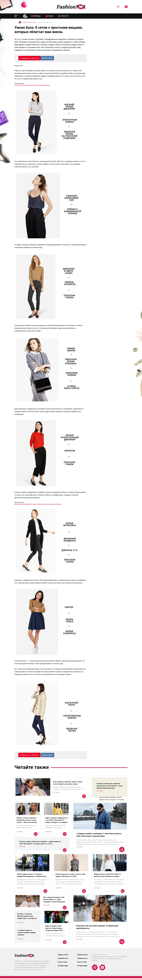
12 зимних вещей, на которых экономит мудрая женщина (26, 932)
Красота (65, 16)
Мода (50, 16)
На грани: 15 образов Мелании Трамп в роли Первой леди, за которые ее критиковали (27, 917)
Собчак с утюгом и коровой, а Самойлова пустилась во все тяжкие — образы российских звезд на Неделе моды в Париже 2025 (26, 822)
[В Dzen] (125, 7)
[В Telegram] (116, 7)
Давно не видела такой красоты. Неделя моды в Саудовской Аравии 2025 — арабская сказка (54, 929)
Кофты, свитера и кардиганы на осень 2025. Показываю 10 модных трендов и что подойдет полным (56, 821)
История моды (63, 966)
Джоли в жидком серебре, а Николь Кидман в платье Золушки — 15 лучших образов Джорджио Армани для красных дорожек (112, 798)
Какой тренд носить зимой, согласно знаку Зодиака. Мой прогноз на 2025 (70, 875)
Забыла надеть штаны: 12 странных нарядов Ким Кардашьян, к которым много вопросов (31, 876)
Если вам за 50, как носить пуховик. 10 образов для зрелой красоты (97, 927)
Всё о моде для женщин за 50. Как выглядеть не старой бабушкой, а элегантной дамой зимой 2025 (54, 900)
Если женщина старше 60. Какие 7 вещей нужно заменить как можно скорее (67, 783)
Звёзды (37, 16)
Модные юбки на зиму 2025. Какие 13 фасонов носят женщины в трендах (37, 504)
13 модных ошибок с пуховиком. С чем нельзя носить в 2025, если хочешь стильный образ (98, 835)
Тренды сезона (63, 955)
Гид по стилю (62, 962)
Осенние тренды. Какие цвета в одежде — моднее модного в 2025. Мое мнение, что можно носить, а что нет (40, 843)
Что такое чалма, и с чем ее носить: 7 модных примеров (32, 85)
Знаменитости (63, 958)
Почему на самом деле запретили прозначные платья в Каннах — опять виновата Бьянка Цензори (110, 786)
